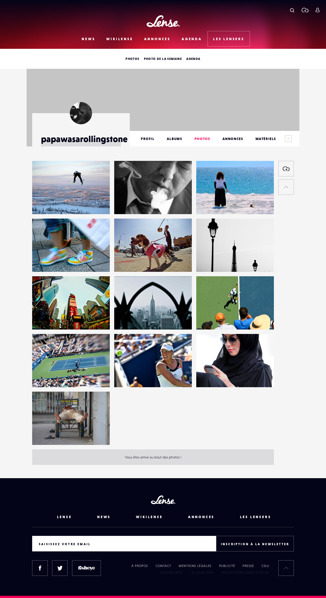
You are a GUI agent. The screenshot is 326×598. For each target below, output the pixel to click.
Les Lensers (228, 39)
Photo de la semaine (163, 59)
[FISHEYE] (86, 568)
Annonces (157, 39)
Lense (64, 517)
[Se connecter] (317, 10)
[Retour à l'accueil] (163, 21)
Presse (248, 566)
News (88, 39)
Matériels (265, 139)
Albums (174, 139)
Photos (132, 59)
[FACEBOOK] (40, 568)
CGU (265, 566)
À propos (140, 566)
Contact (163, 566)
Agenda (192, 39)
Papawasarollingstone (54, 205)
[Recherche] (292, 10)
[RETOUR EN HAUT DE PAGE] (286, 187)
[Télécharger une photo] (305, 10)
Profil (148, 139)
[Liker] (100, 173)
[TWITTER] (60, 568)
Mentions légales (195, 566)
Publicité (227, 566)
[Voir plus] (288, 138)
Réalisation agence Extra (245, 572)
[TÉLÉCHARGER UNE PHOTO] (286, 168)
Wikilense (119, 39)
